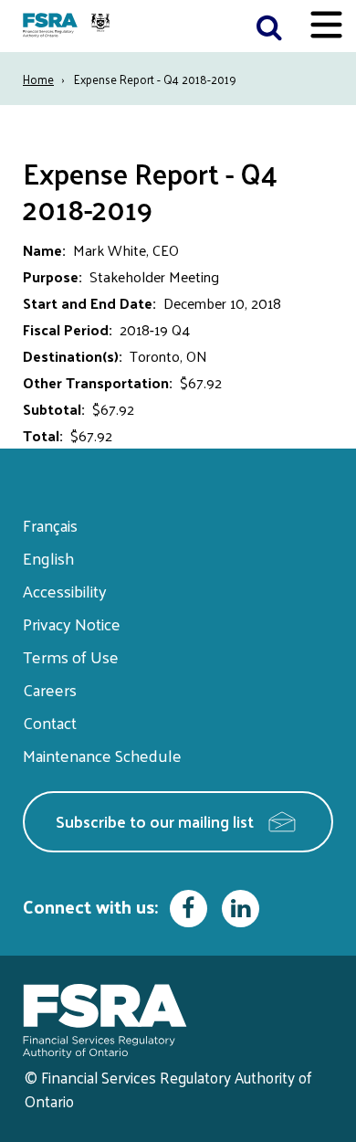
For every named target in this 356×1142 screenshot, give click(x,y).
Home (38, 79)
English (48, 558)
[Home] (68, 26)
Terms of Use (71, 656)
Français (50, 525)
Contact (50, 722)
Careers (50, 689)
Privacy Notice (71, 623)
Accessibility (65, 591)
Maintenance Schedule (102, 755)
